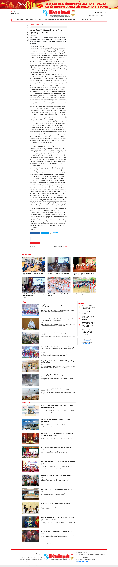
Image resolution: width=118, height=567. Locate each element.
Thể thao (43, 308)
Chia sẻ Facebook (35, 232)
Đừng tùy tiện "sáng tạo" (79, 294)
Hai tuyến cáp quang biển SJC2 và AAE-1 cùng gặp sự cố (56, 389)
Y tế (46, 19)
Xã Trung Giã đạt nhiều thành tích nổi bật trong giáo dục (56, 447)
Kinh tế (21, 19)
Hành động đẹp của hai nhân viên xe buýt (52, 375)
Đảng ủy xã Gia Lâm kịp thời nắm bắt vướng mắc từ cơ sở (56, 489)
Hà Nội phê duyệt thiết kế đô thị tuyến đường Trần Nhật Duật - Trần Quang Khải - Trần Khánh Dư (88, 324)
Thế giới (57, 19)
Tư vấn (42, 409)
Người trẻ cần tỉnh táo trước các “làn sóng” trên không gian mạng (33, 274)
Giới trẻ (42, 24)
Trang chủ (32, 24)
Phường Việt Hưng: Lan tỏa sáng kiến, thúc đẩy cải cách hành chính (58, 462)
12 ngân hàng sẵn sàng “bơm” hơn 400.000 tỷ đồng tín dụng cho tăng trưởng (57, 361)
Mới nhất (22, 16)
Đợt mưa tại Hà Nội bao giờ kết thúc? (88, 312)
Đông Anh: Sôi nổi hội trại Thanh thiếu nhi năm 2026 (58, 294)
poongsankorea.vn (86, 343)
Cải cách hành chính (45, 422)
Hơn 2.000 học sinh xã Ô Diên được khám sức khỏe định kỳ (57, 503)
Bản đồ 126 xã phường (93, 15)
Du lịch (62, 19)
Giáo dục (41, 19)
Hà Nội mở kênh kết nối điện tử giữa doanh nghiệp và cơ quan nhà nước (57, 420)
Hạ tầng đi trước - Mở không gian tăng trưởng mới (54, 333)
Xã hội (36, 19)
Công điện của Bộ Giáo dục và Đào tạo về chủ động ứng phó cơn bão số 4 (88, 307)
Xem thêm (49, 543)
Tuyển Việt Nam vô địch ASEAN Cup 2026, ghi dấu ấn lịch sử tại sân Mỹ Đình (58, 305)
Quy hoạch (43, 334)
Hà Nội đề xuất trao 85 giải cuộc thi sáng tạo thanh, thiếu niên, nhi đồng (33, 294)
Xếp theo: (55, 246)
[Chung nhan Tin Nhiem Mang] (82, 561)
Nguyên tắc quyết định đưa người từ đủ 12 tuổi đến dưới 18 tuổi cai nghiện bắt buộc (57, 406)
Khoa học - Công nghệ (85, 19)
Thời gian (59, 246)
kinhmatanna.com (87, 340)
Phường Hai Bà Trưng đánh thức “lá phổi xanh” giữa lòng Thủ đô (88, 318)
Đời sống (37, 24)
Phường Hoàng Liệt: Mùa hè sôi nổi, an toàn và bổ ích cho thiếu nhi (84, 274)
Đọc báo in (14, 16)
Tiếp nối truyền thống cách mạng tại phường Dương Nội (56, 475)
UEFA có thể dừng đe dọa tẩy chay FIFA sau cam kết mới (56, 531)
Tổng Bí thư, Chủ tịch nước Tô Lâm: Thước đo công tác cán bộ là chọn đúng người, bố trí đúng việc (58, 319)
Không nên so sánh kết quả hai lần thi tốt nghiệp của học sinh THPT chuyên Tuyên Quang (88, 332)
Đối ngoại (43, 436)
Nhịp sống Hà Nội (103, 15)
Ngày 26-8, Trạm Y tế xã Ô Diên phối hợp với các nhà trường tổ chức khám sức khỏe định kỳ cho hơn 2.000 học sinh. (58, 508)
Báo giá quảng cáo (91, 557)
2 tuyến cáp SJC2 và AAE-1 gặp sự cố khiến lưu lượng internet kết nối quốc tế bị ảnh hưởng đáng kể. (58, 393)
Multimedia (51, 19)
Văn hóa (31, 19)
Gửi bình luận (35, 242)
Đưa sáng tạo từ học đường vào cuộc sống (58, 273)
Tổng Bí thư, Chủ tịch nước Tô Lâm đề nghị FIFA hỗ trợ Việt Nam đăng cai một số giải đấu (57, 434)
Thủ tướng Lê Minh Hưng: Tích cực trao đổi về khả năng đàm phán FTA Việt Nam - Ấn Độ (57, 518)
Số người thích (64, 246)
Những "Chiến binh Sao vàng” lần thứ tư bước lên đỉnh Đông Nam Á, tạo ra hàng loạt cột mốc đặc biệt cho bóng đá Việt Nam (57, 348)
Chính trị (16, 19)
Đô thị (26, 19)
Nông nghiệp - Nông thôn (71, 19)
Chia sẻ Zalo (45, 232)
